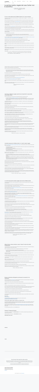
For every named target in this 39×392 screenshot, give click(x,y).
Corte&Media (7, 1)
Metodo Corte (23, 1)
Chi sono (15, 1)
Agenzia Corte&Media (7, 296)
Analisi (27, 1)
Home (12, 1)
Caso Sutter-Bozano (19, 1)
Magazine (31, 1)
